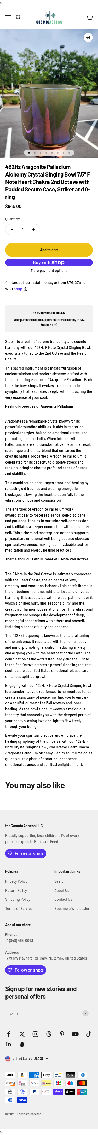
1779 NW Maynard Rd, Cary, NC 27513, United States (46, 958)
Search (60, 881)
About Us (61, 890)
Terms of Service (19, 908)
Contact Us (63, 899)
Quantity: (12, 219)
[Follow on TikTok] (88, 1034)
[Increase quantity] (33, 229)
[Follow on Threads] (48, 1034)
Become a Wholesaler (71, 908)
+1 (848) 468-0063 (19, 940)
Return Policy (16, 890)
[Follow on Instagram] (35, 1034)
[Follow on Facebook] (8, 1034)
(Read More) (49, 324)
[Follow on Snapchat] (22, 1044)
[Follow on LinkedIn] (8, 1044)
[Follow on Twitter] (22, 1034)
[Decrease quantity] (12, 229)
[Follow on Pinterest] (62, 1034)
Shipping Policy (17, 899)
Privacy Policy (16, 881)
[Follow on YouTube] (75, 1034)
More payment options (49, 270)
